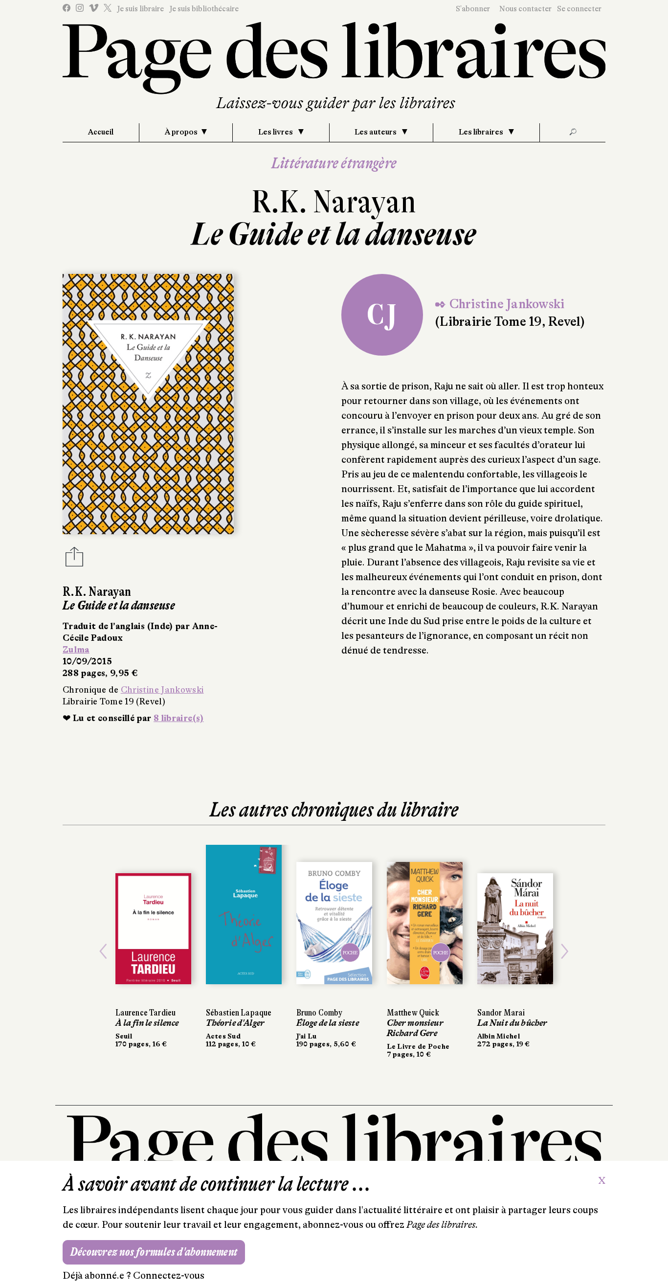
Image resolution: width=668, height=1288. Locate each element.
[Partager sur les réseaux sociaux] (74, 559)
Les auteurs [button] (376, 132)
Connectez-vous (168, 1275)
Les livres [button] (276, 132)
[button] (103, 951)
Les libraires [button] (482, 132)
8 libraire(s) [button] (179, 718)
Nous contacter (525, 8)
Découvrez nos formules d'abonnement (153, 1252)
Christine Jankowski (162, 690)
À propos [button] (181, 132)
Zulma (76, 650)
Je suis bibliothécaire (204, 8)
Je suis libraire (140, 8)
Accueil (100, 132)
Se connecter (579, 8)
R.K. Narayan (334, 201)
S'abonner (473, 8)
